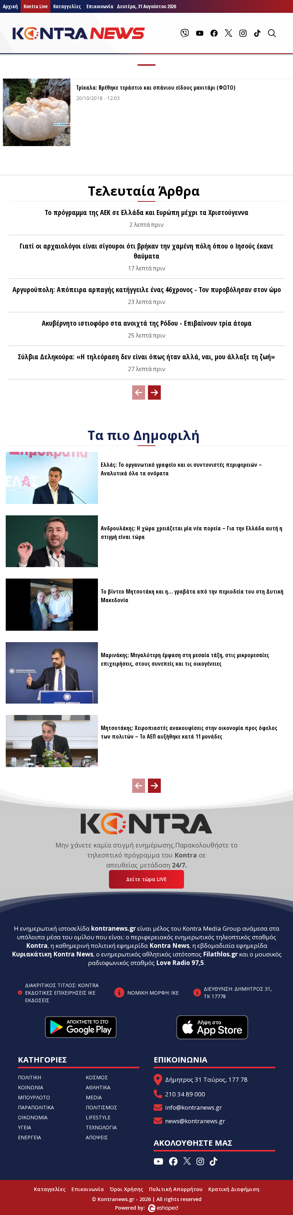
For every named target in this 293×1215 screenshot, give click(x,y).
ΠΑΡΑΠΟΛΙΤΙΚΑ (36, 1107)
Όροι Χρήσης (126, 1189)
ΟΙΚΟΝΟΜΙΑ (33, 1117)
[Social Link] (184, 33)
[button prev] (138, 392)
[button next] (154, 392)
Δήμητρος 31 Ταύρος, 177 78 (206, 1079)
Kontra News (169, 945)
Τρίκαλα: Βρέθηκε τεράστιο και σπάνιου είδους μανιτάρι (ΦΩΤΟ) (155, 87)
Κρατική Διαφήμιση (233, 1189)
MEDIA (94, 1097)
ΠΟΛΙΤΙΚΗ (29, 1077)
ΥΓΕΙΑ (24, 1127)
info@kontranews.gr (193, 1107)
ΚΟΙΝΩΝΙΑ (30, 1087)
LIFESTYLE (98, 1117)
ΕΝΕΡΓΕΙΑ (29, 1137)
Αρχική (10, 6)
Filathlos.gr (220, 954)
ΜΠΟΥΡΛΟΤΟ (34, 1097)
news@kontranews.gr (195, 1121)
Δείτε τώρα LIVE (146, 879)
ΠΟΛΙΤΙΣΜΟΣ (101, 1107)
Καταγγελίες (67, 6)
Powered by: (137, 1207)
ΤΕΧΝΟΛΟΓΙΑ (101, 1127)
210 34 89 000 (185, 1094)
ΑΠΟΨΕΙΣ (97, 1137)
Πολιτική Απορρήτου (176, 1189)
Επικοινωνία (87, 1189)
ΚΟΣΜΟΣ (97, 1077)
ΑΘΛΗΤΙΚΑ (98, 1087)
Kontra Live (36, 6)
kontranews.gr (113, 928)
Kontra (37, 945)
